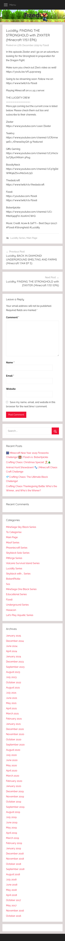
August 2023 (13, 672)
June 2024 (11, 646)
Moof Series (12, 542)
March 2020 (12, 775)
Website (11, 389)
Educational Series (16, 594)
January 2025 (13, 635)
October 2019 (13, 801)
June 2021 (11, 698)
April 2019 (11, 832)
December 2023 (15, 661)
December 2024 (15, 641)
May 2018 (11, 889)
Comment (12, 317)
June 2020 (12, 760)
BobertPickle (13, 578)
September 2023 (15, 666)
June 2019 (11, 822)
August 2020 (13, 749)
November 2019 (15, 796)
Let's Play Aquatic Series (19, 615)
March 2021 (12, 713)
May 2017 (11, 905)
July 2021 (11, 692)
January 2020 (13, 786)
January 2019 (13, 848)
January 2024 (13, 656)
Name (10, 362)
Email (10, 375)
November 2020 (15, 734)
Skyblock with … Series (18, 573)
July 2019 (11, 817)
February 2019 (14, 843)
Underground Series (17, 604)
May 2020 (11, 765)
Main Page (31, 238)
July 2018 (11, 879)
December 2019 (15, 791)
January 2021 (13, 723)
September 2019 (15, 806)
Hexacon (11, 610)
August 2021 (13, 687)
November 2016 (15, 910)
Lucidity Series (17, 238)
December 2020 (15, 729)
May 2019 (11, 827)
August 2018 (13, 874)
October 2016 (13, 915)
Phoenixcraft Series (16, 547)
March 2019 (12, 838)
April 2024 (11, 651)
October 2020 (13, 739)
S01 (8, 584)
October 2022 (13, 682)
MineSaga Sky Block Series (21, 527)
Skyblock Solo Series (17, 552)
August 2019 (13, 812)
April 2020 (11, 770)
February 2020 (14, 781)
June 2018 (11, 884)
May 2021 (11, 703)
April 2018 (11, 895)
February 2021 (14, 718)
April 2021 (11, 708)
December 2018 (15, 853)
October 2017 (13, 900)
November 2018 (15, 858)
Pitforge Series (14, 558)
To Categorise (13, 532)
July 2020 (11, 755)
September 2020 (15, 744)
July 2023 (11, 677)
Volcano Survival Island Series (23, 563)
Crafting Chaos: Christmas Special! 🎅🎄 (28, 462)
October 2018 (13, 864)
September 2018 (15, 869)
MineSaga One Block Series (21, 589)
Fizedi (46, 45)
